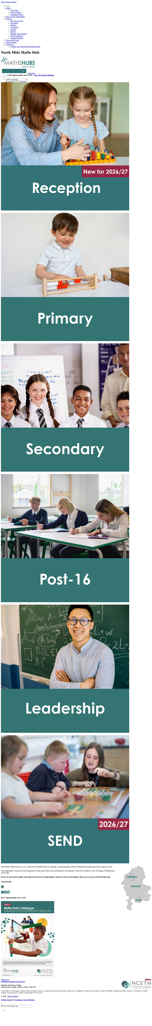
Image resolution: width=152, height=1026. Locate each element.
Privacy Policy (15, 12)
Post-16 (13, 29)
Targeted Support (16, 38)
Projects (9, 19)
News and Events (12, 40)
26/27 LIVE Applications (15, 17)
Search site (5, 1006)
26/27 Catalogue (16, 36)
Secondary (14, 27)
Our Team (14, 10)
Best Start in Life (16, 21)
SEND (13, 32)
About (8, 8)
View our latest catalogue (44, 75)
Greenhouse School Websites (24, 1000)
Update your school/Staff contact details (25, 47)
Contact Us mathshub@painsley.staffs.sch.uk (13, 981)
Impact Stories (11, 42)
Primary (13, 25)
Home (8, 6)
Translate (23, 82)
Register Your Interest (18, 34)
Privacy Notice (12, 996)
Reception (14, 23)
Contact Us (10, 44)
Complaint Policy (17, 15)
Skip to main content (8, 2)
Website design (6, 1000)
